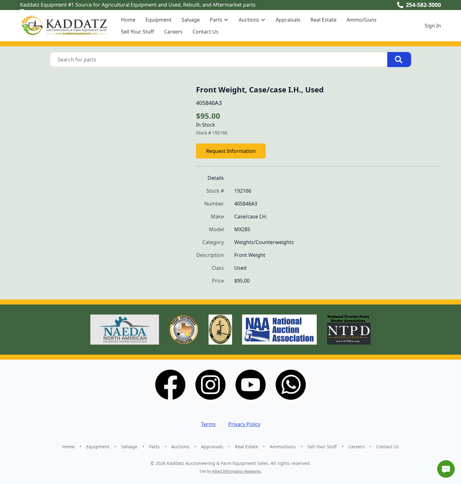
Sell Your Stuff (137, 31)
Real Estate (323, 19)
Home (128, 19)
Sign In (433, 25)
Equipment (159, 19)
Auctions (180, 447)
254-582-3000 (423, 4)
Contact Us (206, 31)
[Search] (399, 59)
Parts (154, 447)
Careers (173, 31)
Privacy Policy (244, 424)
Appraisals (288, 19)
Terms (208, 424)
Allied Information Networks (236, 471)
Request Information (231, 151)
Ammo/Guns (362, 19)
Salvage (191, 19)
